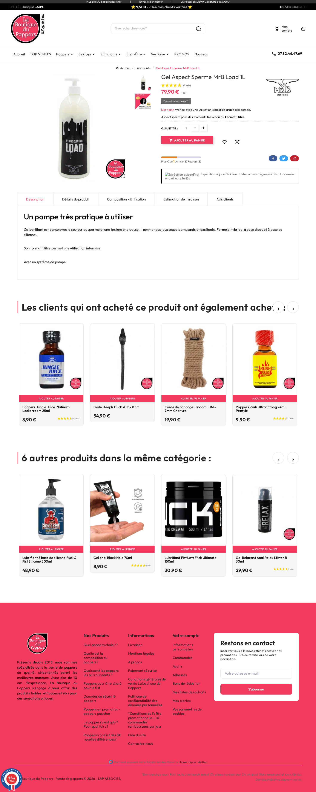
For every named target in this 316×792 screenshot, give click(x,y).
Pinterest (294, 158)
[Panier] (303, 29)
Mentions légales (141, 653)
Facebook (273, 158)
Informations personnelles (183, 647)
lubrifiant (167, 110)
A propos (135, 662)
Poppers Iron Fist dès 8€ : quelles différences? (102, 737)
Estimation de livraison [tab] (181, 199)
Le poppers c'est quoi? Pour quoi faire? (101, 724)
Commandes (182, 657)
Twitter (283, 158)
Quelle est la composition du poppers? (95, 657)
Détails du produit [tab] (76, 199)
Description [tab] (35, 199)
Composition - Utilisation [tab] (126, 199)
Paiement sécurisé (142, 670)
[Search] (198, 28)
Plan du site (137, 735)
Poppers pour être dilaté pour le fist (102, 685)
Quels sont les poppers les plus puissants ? (101, 672)
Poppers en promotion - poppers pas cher (102, 711)
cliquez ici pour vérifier (192, 762)
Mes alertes (182, 700)
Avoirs (178, 666)
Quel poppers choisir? (101, 645)
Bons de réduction (186, 683)
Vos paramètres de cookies (187, 711)
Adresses (180, 675)
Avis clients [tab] (225, 199)
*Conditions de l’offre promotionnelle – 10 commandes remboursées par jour (145, 719)
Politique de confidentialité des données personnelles (145, 700)
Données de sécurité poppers (100, 698)
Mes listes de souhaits (189, 692)
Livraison (135, 645)
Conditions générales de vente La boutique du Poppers (147, 683)
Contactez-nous (140, 743)
